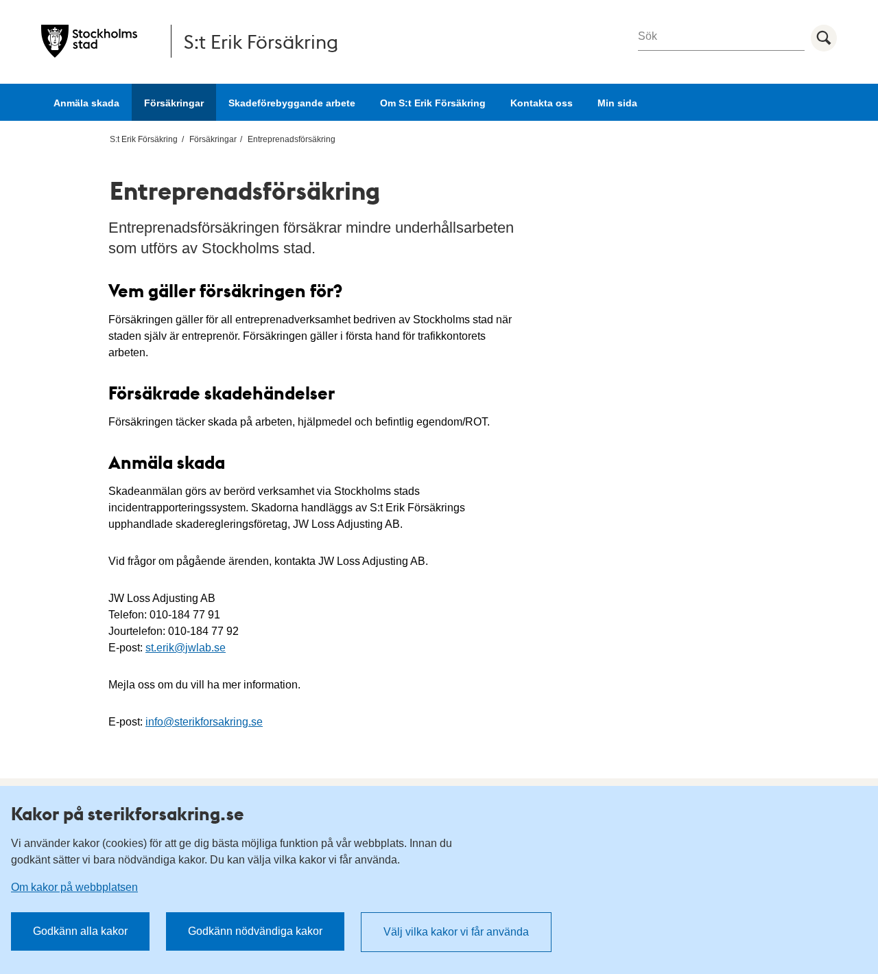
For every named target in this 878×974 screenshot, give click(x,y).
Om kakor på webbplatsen (74, 887)
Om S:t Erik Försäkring (433, 102)
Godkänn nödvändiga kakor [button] (255, 931)
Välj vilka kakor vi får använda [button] (456, 932)
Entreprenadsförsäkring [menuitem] (291, 139)
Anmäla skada (86, 102)
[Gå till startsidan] (89, 41)
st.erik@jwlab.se (185, 647)
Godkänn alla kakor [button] (80, 931)
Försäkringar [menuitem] (213, 139)
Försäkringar (174, 102)
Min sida (617, 102)
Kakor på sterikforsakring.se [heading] (127, 813)
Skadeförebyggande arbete (291, 102)
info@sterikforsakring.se (204, 722)
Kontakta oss (541, 102)
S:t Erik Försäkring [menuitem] (144, 139)
